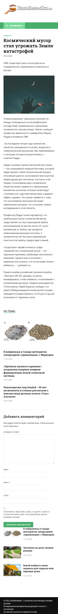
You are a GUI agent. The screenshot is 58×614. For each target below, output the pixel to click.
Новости (7, 35)
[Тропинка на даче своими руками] (12, 548)
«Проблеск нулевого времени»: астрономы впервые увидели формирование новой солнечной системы (24, 371)
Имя (6, 470)
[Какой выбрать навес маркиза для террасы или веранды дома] (12, 565)
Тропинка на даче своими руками (38, 549)
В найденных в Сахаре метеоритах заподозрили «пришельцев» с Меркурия (28, 353)
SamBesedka (16, 601)
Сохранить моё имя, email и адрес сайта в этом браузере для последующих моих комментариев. (27, 514)
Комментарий (12, 432)
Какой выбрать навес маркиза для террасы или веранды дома (38, 568)
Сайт (6, 495)
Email (7, 483)
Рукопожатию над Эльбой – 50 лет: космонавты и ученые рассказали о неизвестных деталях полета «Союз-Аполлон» (26, 392)
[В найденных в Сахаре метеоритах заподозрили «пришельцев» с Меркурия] (29, 348)
